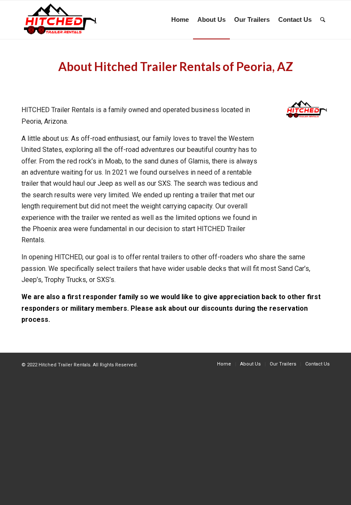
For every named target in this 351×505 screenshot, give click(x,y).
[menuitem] (180, 19)
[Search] (323, 19)
